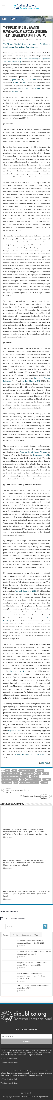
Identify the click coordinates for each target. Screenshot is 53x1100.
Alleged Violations (11, 773)
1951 (7, 770)
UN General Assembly (29, 782)
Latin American (33, 779)
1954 (14, 770)
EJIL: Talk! (45, 763)
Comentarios (26, 935)
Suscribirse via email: (26, 1029)
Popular (15, 935)
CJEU (38, 773)
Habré (37, 88)
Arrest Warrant (24, 88)
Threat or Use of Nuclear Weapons (33, 452)
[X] (25, 1093)
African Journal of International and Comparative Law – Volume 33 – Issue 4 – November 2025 (32, 975)
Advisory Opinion (27, 770)
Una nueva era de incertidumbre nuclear (18, 790)
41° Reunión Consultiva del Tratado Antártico (33, 796)
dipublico (9, 39)
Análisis (31, 39)
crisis (46, 773)
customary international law (15, 776)
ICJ (23, 779)
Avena (25, 83)
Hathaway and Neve (18, 671)
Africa (40, 770)
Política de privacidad (9, 1059)
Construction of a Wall (40, 455)
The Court (7, 782)
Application (28, 773)
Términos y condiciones (9, 1063)
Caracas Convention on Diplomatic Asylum (30, 754)
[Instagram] (28, 1093)
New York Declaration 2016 (25, 591)
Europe (35, 776)
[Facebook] (22, 1093)
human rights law (10, 779)
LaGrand (15, 83)
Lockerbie (15, 91)
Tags (36, 935)
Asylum (14, 80)
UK (16, 782)
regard (47, 779)
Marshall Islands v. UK (31, 381)
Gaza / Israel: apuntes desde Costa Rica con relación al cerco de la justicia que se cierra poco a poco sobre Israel (26, 893)
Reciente (6, 935)
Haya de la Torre (28, 80)
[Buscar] (45, 926)
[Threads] (30, 1093)
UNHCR (44, 782)
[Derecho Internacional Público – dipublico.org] (26, 6)
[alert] (26, 918)
